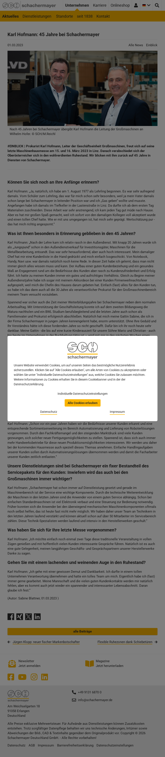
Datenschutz (48, 411)
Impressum (117, 411)
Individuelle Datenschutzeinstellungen (83, 393)
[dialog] (82, 378)
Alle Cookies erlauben (83, 403)
